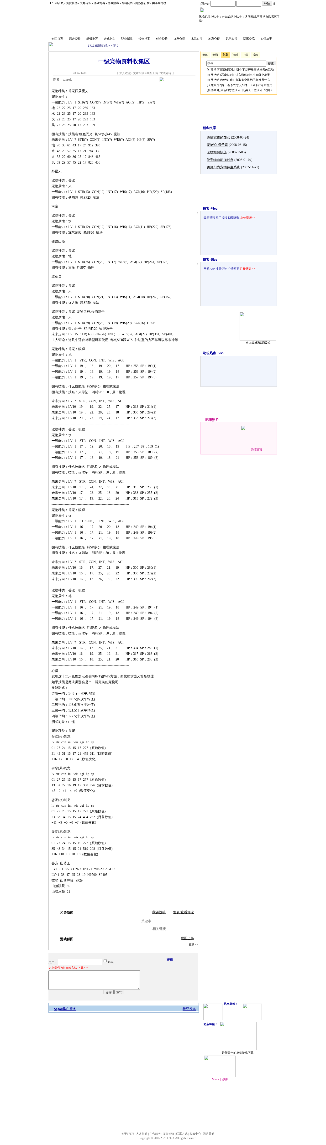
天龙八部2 (214, 85)
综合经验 (74, 38)
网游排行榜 (142, 3)
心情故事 (266, 38)
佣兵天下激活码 (252, 90)
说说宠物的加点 (218, 137)
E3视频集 (234, 217)
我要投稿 (159, 912)
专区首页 (57, 38)
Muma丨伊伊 (220, 1079)
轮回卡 (268, 90)
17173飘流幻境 (98, 45)
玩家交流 (249, 38)
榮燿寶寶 (256, 449)
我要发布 (189, 1009)
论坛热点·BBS (213, 353)
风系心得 (231, 38)
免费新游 (72, 3)
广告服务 (155, 1133)
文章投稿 (139, 73)
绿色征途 (227, 80)
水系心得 (196, 38)
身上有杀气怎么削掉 (234, 85)
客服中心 (195, 1133)
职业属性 (127, 38)
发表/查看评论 (183, 912)
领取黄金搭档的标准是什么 (253, 80)
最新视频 (209, 217)
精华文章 (209, 128)
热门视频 (221, 217)
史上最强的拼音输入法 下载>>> (68, 968)
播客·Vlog (210, 208)
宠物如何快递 (217, 152)
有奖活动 (213, 69)
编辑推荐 (92, 38)
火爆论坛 (85, 3)
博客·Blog (210, 259)
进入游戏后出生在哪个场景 (253, 75)
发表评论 (166, 73)
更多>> (193, 944)
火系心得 (179, 38)
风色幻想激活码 (230, 90)
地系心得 (214, 38)
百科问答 (127, 3)
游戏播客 (113, 3)
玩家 (208, 420)
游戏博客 (99, 3)
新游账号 (213, 90)
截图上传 (152, 73)
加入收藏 (125, 73)
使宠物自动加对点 (220, 160)
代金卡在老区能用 (260, 85)
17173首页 (57, 3)
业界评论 (221, 268)
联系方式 (182, 1133)
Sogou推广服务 (65, 1009)
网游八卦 (209, 268)
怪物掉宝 (144, 38)
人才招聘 (141, 1133)
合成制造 (109, 38)
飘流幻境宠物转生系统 (223, 167)
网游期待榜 (159, 3)
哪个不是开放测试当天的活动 (255, 69)
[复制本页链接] (174, 81)
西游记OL (227, 69)
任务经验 (162, 38)
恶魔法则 (227, 75)
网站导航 (208, 1133)
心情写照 (233, 268)
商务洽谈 (168, 1133)
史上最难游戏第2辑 (258, 342)
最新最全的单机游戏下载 (237, 1052)
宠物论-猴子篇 (217, 145)
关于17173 (127, 1133)
